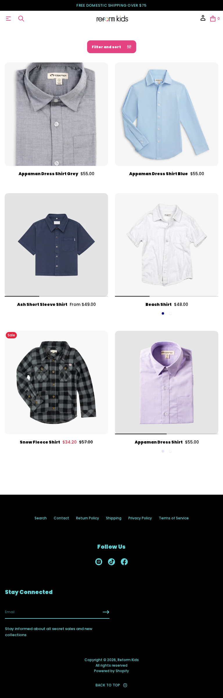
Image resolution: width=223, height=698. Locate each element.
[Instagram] (98, 561)
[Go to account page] (202, 19)
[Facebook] (124, 561)
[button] (21, 18)
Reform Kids (128, 659)
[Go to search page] (21, 18)
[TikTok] (111, 561)
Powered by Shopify (111, 670)
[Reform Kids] (112, 18)
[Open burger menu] (8, 18)
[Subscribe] (105, 612)
